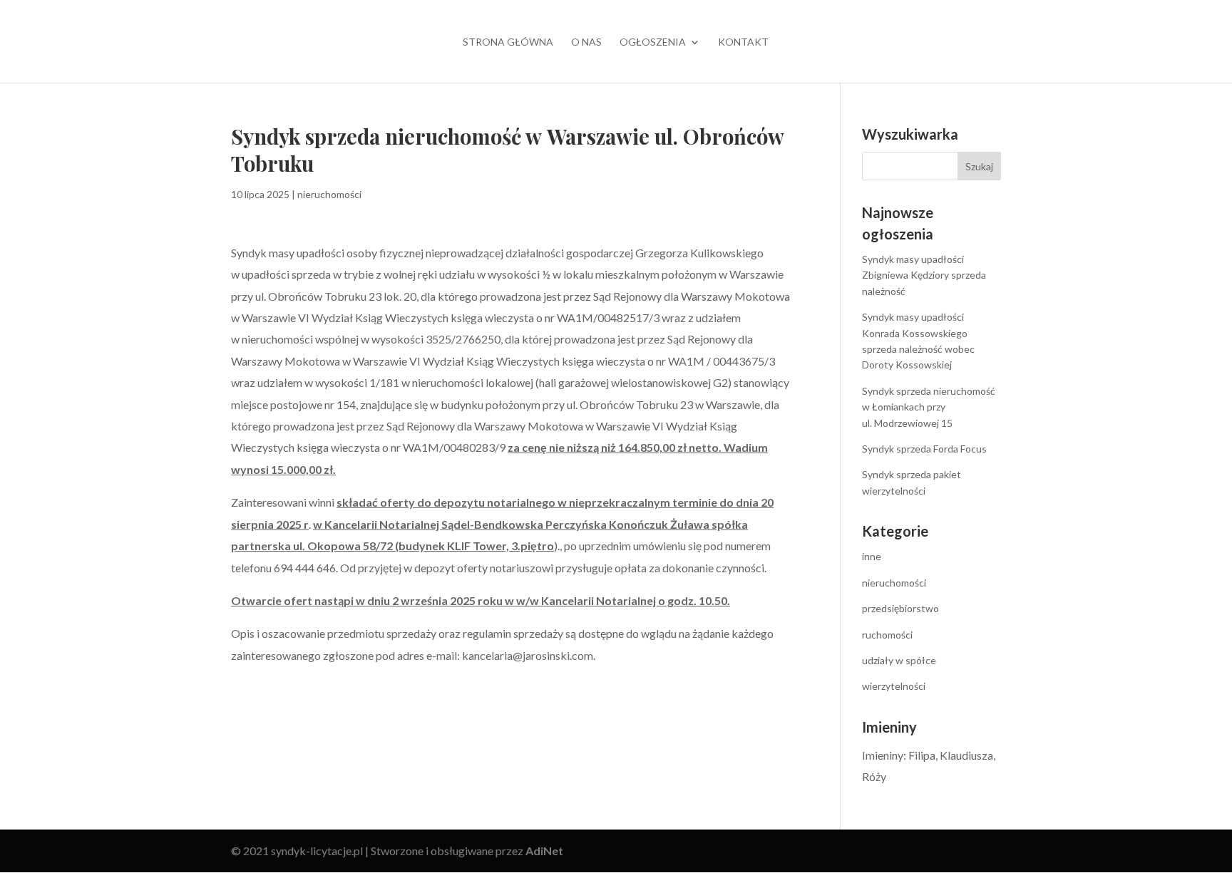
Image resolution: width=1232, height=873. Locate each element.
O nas (586, 42)
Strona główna (508, 42)
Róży (874, 776)
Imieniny (882, 755)
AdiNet (544, 850)
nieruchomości (329, 194)
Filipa (921, 755)
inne (871, 556)
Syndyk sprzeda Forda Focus (924, 449)
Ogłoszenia (653, 42)
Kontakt (743, 42)
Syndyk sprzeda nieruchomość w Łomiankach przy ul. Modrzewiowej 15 (928, 407)
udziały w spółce (899, 660)
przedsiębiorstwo (900, 608)
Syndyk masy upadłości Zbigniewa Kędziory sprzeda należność (924, 275)
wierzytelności (893, 686)
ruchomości (887, 635)
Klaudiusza (966, 755)
